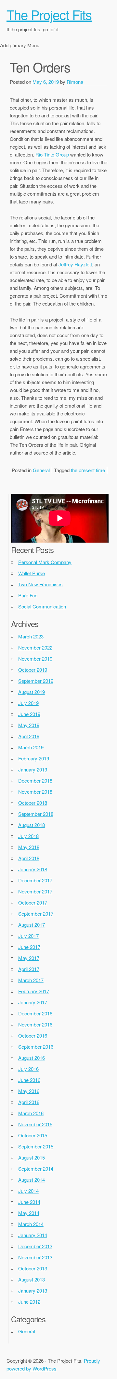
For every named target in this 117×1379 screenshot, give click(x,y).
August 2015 (31, 1157)
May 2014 (28, 1212)
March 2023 (31, 636)
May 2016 (28, 1090)
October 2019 (32, 669)
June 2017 (29, 946)
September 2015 (35, 1146)
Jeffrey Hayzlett (75, 264)
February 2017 (33, 991)
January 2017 (32, 1002)
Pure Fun (27, 595)
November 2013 (35, 1257)
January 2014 (32, 1235)
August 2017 (31, 924)
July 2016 (28, 1068)
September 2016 (35, 1046)
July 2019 (28, 702)
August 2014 (31, 1179)
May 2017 (28, 957)
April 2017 (28, 969)
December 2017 (35, 880)
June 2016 (29, 1079)
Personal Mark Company (45, 562)
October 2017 (32, 902)
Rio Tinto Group (52, 154)
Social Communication (42, 606)
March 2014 (31, 1224)
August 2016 (31, 1057)
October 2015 (32, 1135)
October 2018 (32, 802)
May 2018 (28, 847)
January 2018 (32, 869)
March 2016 (31, 1113)
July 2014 (28, 1190)
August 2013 (31, 1279)
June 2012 (29, 1301)
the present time (88, 470)
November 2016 (35, 1024)
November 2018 (35, 791)
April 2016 (28, 1102)
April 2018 (28, 858)
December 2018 (35, 780)
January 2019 (32, 769)
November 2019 (35, 658)
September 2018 (35, 813)
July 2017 (28, 935)
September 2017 (35, 913)
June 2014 (29, 1201)
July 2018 (28, 835)
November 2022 (35, 647)
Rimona (75, 81)
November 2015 (35, 1124)
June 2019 (29, 714)
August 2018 (31, 824)
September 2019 (35, 680)
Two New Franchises (40, 584)
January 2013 (32, 1290)
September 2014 (35, 1168)
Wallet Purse (31, 573)
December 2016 (35, 1013)
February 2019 (33, 758)
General (41, 470)
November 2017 (35, 891)
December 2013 (35, 1246)
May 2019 (28, 725)
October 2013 (32, 1268)
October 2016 (32, 1035)
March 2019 (31, 747)
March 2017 (31, 980)
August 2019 (31, 691)
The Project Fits (49, 14)
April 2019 (28, 736)
